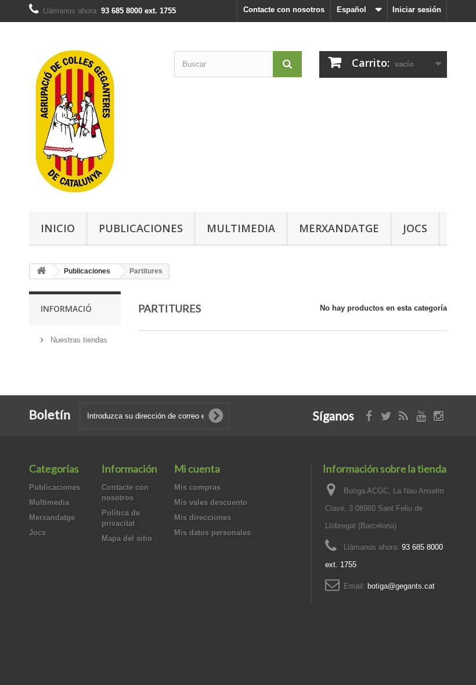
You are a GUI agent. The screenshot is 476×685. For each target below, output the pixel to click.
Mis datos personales (212, 532)
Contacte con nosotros (283, 9)
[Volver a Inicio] (41, 271)
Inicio (58, 228)
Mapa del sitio (127, 538)
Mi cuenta (197, 468)
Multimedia (241, 228)
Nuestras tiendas (77, 340)
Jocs (415, 228)
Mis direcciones (202, 517)
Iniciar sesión (416, 9)
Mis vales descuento (210, 502)
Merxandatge (339, 228)
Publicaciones (141, 228)
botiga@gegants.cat (401, 586)
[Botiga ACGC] (93, 121)
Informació (66, 308)
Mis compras (197, 487)
